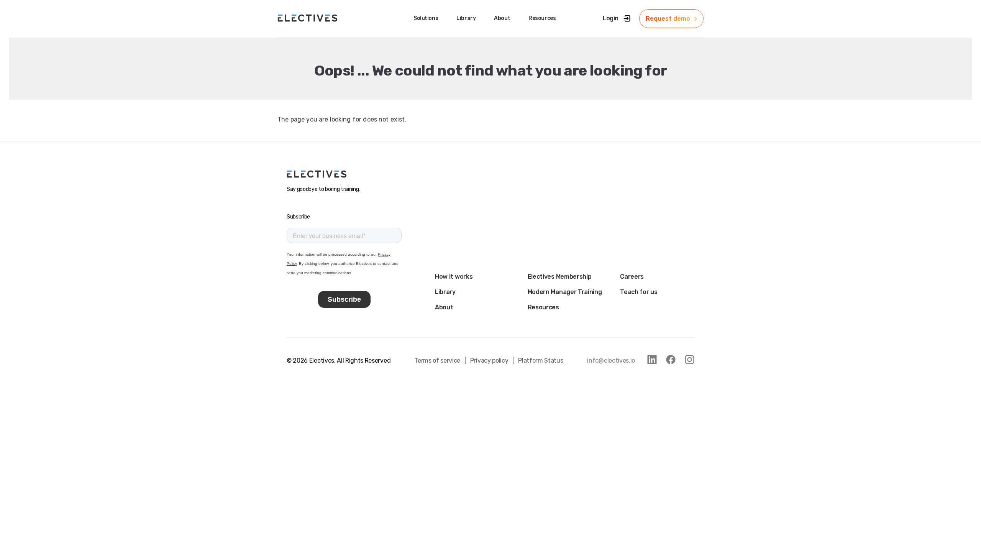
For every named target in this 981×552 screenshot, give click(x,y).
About (444, 307)
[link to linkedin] (652, 359)
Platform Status (540, 360)
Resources (543, 307)
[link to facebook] (671, 359)
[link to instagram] (689, 359)
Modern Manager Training (565, 292)
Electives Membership (560, 276)
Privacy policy (489, 360)
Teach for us (638, 292)
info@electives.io (611, 360)
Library (445, 292)
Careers (632, 276)
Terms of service (437, 360)
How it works (453, 276)
